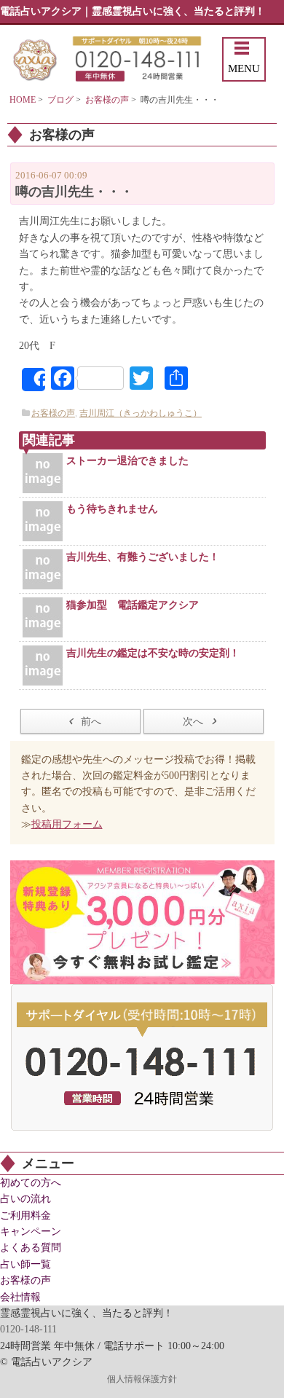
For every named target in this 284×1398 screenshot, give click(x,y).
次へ (193, 721)
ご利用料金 (25, 1215)
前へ (91, 721)
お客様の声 (107, 100)
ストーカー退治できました (127, 460)
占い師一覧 (25, 1264)
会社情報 (20, 1297)
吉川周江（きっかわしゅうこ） (140, 413)
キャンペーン (30, 1231)
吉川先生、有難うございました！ (142, 556)
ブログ (60, 100)
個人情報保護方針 (142, 1379)
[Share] (33, 379)
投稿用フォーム (67, 824)
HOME (22, 100)
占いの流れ (25, 1198)
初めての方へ (30, 1182)
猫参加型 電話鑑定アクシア (132, 605)
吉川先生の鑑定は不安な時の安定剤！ (153, 653)
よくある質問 (30, 1247)
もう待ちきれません (112, 508)
